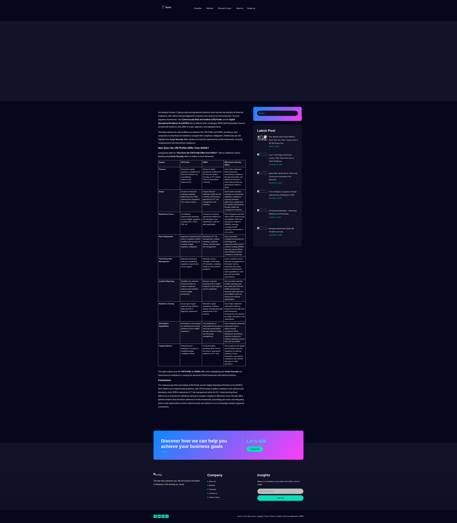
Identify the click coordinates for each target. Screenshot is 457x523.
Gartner (172, 112)
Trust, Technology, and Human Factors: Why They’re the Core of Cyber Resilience (281, 158)
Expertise (198, 8)
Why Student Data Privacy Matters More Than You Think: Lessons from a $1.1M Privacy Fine (283, 140)
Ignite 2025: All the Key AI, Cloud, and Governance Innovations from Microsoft (283, 176)
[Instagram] (163, 516)
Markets (210, 8)
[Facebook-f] (155, 516)
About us (239, 8)
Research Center (224, 8)
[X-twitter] (167, 516)
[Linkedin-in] (159, 516)
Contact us (251, 8)
